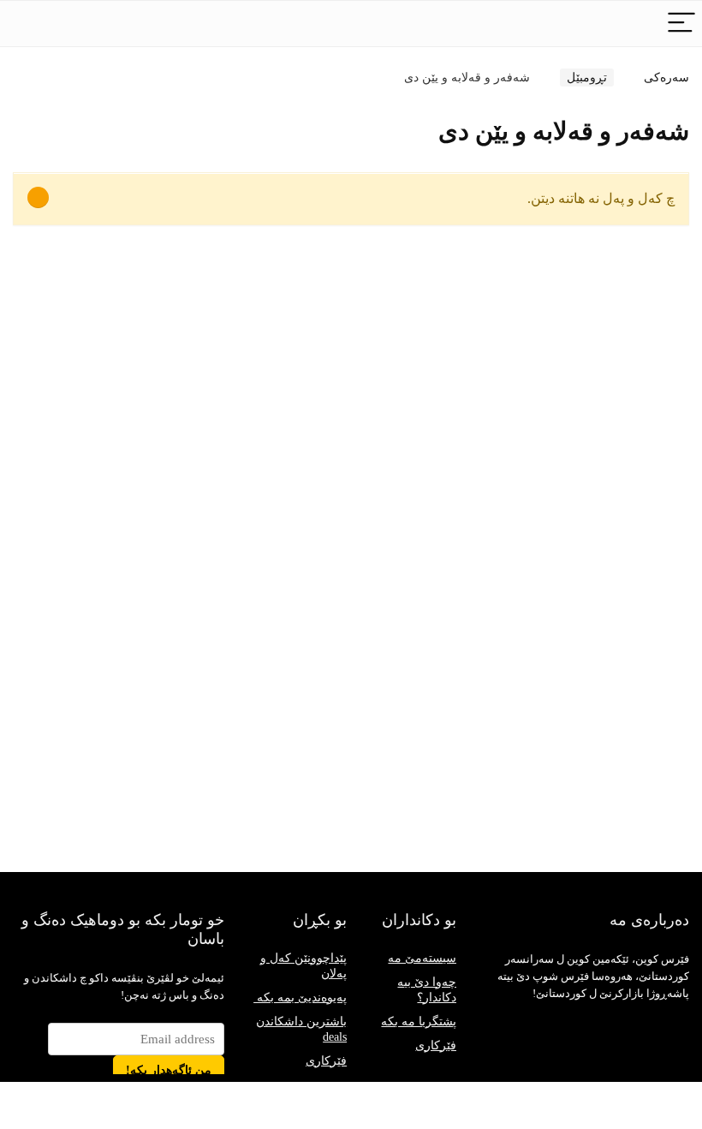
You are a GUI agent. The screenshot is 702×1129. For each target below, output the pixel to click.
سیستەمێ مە (422, 958)
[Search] (634, 23)
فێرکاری (326, 1060)
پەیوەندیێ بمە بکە (300, 997)
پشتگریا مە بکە (418, 1021)
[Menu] (681, 23)
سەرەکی (666, 77)
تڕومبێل (587, 77)
